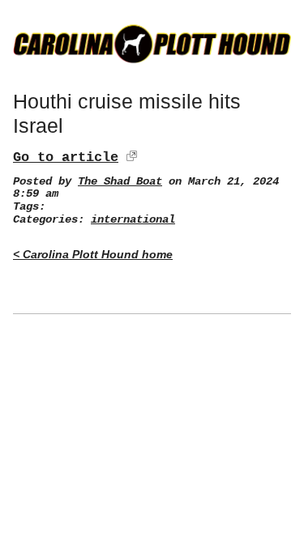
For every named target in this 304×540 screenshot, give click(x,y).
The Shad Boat (120, 182)
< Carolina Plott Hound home (93, 255)
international (133, 220)
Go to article (65, 157)
